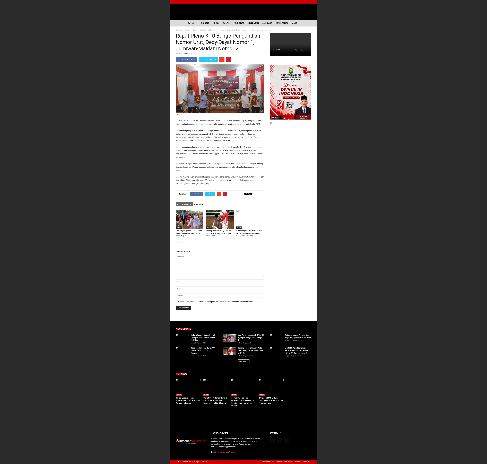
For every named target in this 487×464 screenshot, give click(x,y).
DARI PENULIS (200, 204)
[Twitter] (305, 2)
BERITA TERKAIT (184, 204)
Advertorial (282, 23)
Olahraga (267, 23)
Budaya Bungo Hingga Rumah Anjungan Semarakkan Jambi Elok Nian (202, 337)
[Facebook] (301, 2)
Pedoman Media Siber (303, 462)
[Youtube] (309, 2)
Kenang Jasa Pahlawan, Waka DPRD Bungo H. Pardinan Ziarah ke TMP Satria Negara (219, 233)
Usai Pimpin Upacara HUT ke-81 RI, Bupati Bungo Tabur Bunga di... (251, 337)
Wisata (179, 394)
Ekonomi (205, 23)
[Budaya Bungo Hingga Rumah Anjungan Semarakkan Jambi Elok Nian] (182, 338)
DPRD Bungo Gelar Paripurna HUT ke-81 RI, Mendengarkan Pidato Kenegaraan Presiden (249, 233)
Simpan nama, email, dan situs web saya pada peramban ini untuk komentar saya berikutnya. (215, 302)
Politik (226, 23)
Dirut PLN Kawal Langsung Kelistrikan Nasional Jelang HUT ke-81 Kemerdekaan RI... (297, 350)
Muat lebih (243, 361)
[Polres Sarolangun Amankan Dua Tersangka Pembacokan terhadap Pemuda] (243, 387)
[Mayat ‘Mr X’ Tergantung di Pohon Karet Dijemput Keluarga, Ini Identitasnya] (215, 387)
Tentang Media (268, 462)
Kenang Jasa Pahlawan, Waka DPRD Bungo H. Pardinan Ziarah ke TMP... (251, 350)
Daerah (191, 23)
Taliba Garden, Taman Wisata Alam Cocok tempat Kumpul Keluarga (188, 400)
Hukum (216, 23)
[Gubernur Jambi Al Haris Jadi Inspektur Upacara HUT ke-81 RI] (276, 338)
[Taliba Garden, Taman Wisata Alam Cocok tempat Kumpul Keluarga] (188, 387)
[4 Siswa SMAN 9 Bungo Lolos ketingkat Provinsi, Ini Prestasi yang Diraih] (271, 387)
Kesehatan (253, 23)
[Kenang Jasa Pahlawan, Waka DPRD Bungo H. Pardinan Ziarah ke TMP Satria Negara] (220, 219)
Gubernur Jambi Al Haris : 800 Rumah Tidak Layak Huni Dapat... (202, 350)
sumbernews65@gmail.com (227, 452)
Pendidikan (239, 23)
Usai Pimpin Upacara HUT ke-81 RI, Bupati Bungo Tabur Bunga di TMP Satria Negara (189, 233)
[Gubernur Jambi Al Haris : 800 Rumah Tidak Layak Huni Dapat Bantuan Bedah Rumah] (182, 351)
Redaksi (279, 462)
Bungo (179, 227)
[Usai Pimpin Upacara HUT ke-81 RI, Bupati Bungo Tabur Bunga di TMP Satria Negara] (189, 219)
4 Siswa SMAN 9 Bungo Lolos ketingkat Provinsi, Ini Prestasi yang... (271, 400)
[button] (308, 23)
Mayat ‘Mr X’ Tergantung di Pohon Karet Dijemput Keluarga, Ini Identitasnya (215, 400)
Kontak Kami (288, 462)
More (294, 23)
